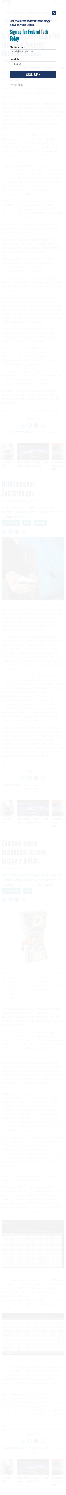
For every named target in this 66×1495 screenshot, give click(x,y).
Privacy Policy (16, 85)
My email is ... (17, 47)
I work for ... (16, 59)
